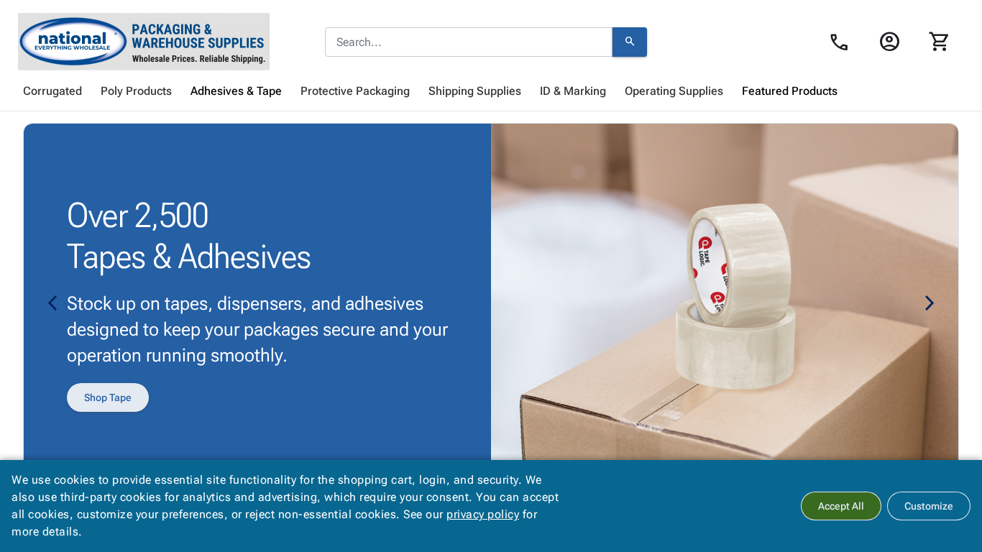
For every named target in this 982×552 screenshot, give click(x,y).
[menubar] (491, 91)
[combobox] (469, 42)
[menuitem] (52, 91)
